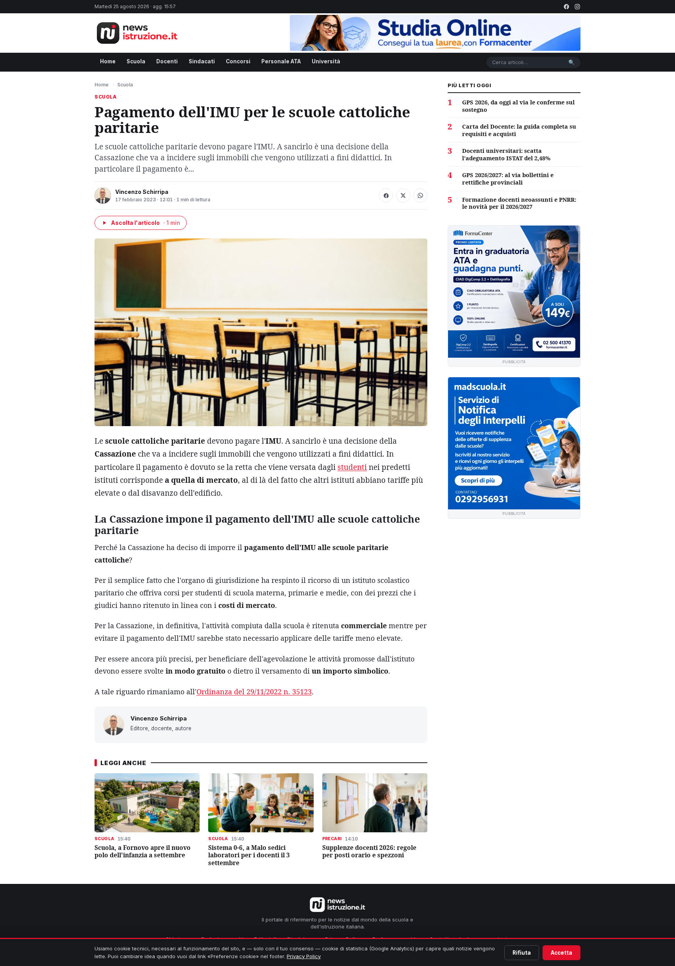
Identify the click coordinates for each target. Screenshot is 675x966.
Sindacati (202, 61)
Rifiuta (521, 953)
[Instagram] (577, 7)
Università (326, 61)
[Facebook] (566, 7)
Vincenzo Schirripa (141, 191)
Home (108, 61)
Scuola (136, 61)
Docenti (167, 61)
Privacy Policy (304, 956)
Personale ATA (281, 61)
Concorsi (238, 61)
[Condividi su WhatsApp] (420, 195)
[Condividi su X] (403, 195)
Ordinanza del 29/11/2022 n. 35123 (254, 691)
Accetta (561, 953)
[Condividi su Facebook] (386, 195)
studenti (352, 467)
